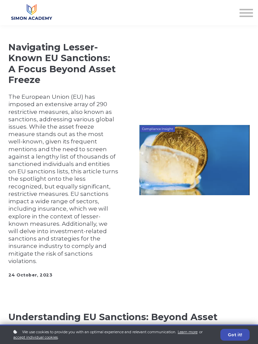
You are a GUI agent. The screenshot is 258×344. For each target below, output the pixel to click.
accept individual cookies (35, 337)
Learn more (188, 332)
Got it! (235, 334)
